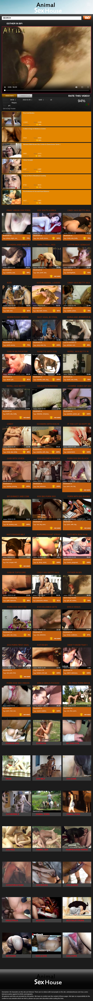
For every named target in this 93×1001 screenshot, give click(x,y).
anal (41, 345)
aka (72, 238)
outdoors (74, 635)
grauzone (39, 600)
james (75, 414)
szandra (9, 273)
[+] (86, 104)
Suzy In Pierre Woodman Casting (34, 176)
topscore (13, 600)
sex (14, 711)
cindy (68, 238)
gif (78, 414)
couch (39, 711)
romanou (46, 414)
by (45, 345)
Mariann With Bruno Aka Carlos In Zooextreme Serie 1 (41, 144)
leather (44, 711)
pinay (8, 238)
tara (38, 273)
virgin (12, 238)
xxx (16, 238)
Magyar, (14, 103)
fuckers (39, 673)
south (41, 238)
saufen (69, 311)
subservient (71, 452)
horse (68, 635)
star (37, 311)
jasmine (69, 414)
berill (68, 379)
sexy (14, 635)
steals (9, 379)
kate (40, 311)
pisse (74, 311)
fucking (9, 486)
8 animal (46, 7)
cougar (11, 562)
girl (9, 105)
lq (37, 562)
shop (40, 562)
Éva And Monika (28, 113)
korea (46, 238)
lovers (45, 311)
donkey (11, 524)
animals (69, 345)
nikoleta (39, 414)
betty (75, 238)
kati (8, 311)
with (44, 379)
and (13, 273)
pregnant (75, 562)
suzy (38, 345)
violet (44, 562)
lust (74, 345)
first (14, 673)
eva (38, 486)
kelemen (43, 486)
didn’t (69, 673)
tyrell (41, 273)
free (71, 711)
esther (74, 600)
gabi (8, 600)
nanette (39, 379)
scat (11, 311)
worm (8, 345)
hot (7, 562)
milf (15, 562)
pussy (13, 345)
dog (47, 379)
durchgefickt (71, 273)
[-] (89, 104)
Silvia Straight (28, 160)
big (74, 486)
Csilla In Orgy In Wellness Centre (34, 129)
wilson (45, 600)
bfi (7, 524)
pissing (14, 486)
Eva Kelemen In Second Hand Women (36, 191)
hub (11, 711)
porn (68, 486)
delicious (74, 673)
